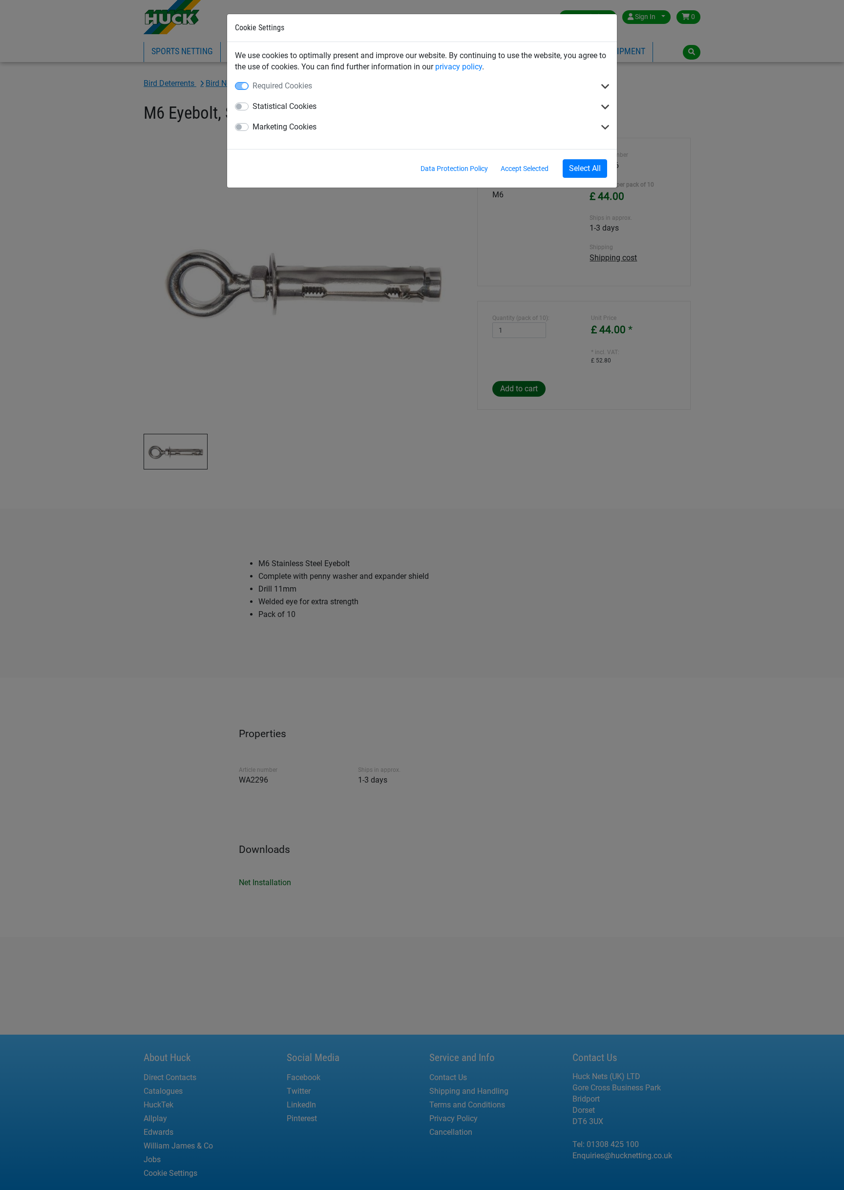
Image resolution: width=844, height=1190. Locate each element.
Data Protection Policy (454, 168)
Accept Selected (525, 168)
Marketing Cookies (284, 126)
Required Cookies (282, 85)
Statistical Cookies (284, 106)
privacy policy (458, 66)
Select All (585, 168)
